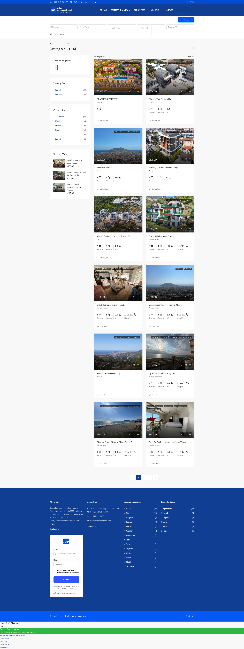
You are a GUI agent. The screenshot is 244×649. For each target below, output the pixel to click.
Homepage (103, 10)
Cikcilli (128, 562)
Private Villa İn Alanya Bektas (161, 236)
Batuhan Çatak (104, 120)
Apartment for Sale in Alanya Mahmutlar (165, 373)
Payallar (129, 549)
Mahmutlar (130, 535)
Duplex (58, 126)
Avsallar (129, 531)
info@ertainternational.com (100, 521)
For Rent (58, 95)
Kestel (128, 553)
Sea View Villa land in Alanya (109, 373)
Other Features (58, 34)
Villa (57, 134)
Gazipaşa (130, 540)
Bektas (129, 526)
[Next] (155, 477)
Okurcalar (130, 566)
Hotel (57, 121)
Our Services (139, 10)
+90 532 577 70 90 (186, 10)
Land (57, 130)
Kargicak (129, 518)
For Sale (58, 90)
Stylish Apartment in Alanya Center (111, 305)
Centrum (129, 544)
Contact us (91, 527)
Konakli (129, 558)
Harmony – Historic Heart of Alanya (163, 168)
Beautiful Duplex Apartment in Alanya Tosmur (167, 442)
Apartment (59, 117)
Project (58, 139)
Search (186, 20)
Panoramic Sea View (105, 168)
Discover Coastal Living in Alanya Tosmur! (114, 442)
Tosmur (129, 522)
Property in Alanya (119, 10)
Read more (54, 529)
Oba (127, 513)
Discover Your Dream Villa (160, 99)
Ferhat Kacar (155, 258)
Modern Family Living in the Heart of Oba (114, 236)
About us (155, 10)
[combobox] (116, 30)
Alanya (128, 509)
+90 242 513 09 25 (96, 516)
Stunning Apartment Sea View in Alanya (165, 305)
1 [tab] (56, 68)
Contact (169, 10)
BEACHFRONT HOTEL (107, 99)
